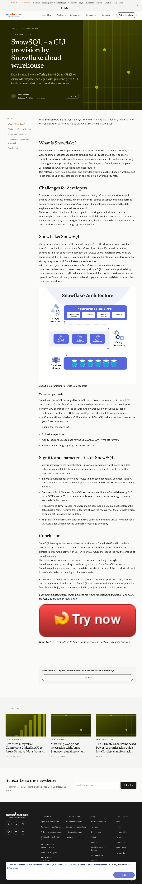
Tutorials (94, 827)
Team (118, 821)
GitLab (93, 837)
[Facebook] (9, 824)
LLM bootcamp (46, 816)
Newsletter (121, 853)
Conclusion (13, 148)
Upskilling (46, 15)
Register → (66, 8)
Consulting (75, 15)
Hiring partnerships (74, 832)
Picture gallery (122, 832)
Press (118, 827)
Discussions (96, 832)
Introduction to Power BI (50, 838)
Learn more (87, 677)
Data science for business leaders (47, 845)
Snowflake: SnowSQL (17, 134)
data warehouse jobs (63, 167)
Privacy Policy (117, 864)
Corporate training (73, 816)
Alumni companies (74, 821)
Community (91, 15)
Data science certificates (46, 858)
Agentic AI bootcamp (49, 821)
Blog (20, 29)
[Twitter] (23, 824)
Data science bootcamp (50, 827)
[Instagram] (9, 831)
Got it (124, 875)
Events (94, 842)
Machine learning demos (98, 848)
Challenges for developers (19, 129)
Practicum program (48, 852)
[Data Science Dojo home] (21, 815)
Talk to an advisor (126, 15)
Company (106, 15)
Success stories (97, 855)
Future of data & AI (99, 821)
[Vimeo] (23, 831)
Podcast (94, 860)
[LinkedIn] (16, 824)
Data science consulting (76, 827)
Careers (119, 837)
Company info (122, 816)
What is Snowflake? (16, 124)
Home (13, 29)
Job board (70, 837)
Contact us (120, 842)
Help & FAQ (121, 847)
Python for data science (50, 832)
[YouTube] (16, 831)
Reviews (60, 15)
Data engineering (34, 29)
